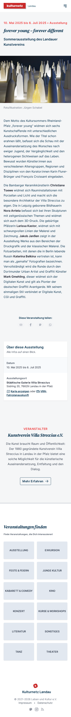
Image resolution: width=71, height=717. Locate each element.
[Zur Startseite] (20, 6)
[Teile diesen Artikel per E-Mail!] (21, 325)
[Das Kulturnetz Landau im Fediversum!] (31, 709)
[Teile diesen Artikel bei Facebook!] (30, 325)
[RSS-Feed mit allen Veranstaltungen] (42, 709)
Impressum (25, 702)
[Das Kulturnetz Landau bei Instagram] (36, 709)
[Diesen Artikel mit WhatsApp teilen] (50, 325)
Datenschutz (45, 702)
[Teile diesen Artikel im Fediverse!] (40, 325)
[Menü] (65, 6)
